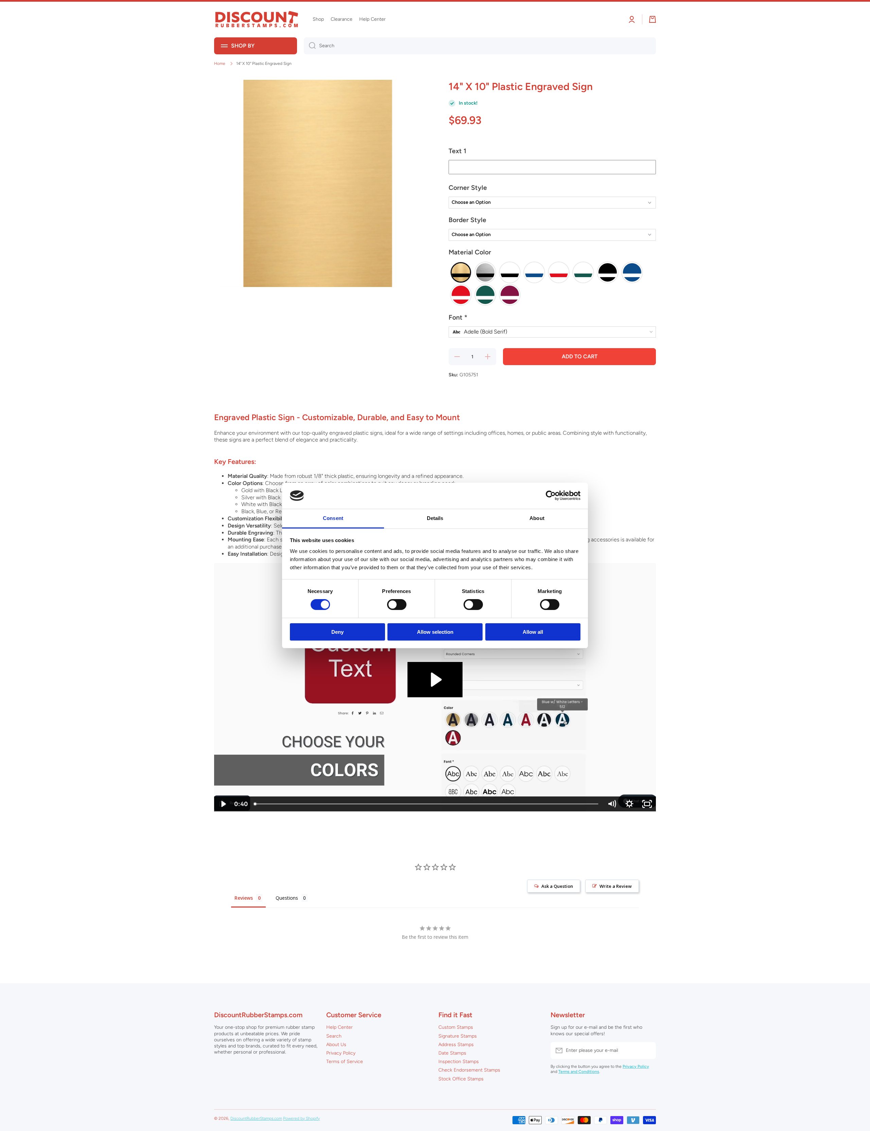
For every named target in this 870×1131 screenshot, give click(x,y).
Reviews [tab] (243, 898)
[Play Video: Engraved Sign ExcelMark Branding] (435, 679)
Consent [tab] (333, 518)
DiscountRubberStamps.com (256, 1118)
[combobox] (480, 45)
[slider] (426, 803)
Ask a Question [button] (557, 886)
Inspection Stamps (458, 1061)
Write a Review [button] (615, 886)
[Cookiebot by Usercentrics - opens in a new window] (550, 495)
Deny (337, 632)
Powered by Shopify (301, 1118)
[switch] (396, 604)
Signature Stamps (457, 1036)
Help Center (339, 1027)
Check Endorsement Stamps (469, 1070)
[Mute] (612, 803)
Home (219, 63)
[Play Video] (223, 803)
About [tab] (536, 518)
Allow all (533, 632)
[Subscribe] (647, 1050)
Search (334, 1036)
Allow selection (435, 632)
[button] (552, 154)
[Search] (310, 45)
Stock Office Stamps (461, 1079)
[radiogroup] (552, 283)
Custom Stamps (455, 1027)
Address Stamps (456, 1044)
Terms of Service (344, 1061)
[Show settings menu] (629, 803)
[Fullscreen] (647, 803)
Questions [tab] (287, 898)
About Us (336, 1044)
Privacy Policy (340, 1053)
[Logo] (256, 19)
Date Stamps (452, 1053)
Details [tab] (435, 518)
